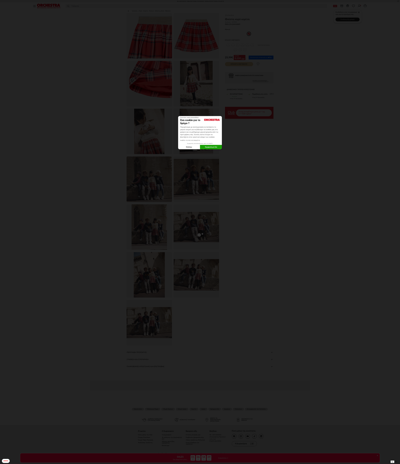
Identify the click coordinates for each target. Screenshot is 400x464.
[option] (396, 462)
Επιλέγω (189, 147)
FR (396, 461)
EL (392, 461)
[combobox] (392, 462)
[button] (6, 461)
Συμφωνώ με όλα (211, 147)
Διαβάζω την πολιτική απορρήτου (190, 140)
